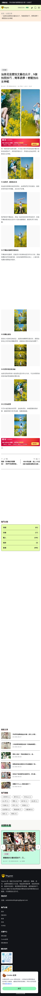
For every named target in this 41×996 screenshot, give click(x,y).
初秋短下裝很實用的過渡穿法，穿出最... (24, 774)
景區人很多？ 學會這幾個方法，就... (23, 754)
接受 (19, 988)
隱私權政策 (4, 943)
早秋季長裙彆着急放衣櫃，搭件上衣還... (24, 734)
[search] (35, 7)
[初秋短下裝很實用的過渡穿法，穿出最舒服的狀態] (6, 775)
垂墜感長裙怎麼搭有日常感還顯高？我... (24, 764)
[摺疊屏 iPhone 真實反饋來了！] (6, 785)
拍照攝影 (4, 70)
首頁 (2, 13)
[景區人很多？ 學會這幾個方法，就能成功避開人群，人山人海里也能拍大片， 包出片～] (6, 755)
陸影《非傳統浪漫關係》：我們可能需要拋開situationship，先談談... (9, 464)
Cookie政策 (4, 939)
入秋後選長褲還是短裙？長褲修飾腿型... (24, 744)
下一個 (35, 459)
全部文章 (9, 13)
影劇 (4, 548)
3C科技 (3, 925)
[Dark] (31, 8)
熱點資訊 (3, 915)
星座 (2, 911)
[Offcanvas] (39, 7)
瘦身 (4, 543)
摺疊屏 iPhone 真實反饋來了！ (22, 784)
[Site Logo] (5, 7)
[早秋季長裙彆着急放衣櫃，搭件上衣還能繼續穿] (6, 735)
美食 (2, 922)
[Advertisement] (20, 46)
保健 (4, 532)
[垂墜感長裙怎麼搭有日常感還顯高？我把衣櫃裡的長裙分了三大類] (6, 765)
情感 (4, 527)
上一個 (6, 459)
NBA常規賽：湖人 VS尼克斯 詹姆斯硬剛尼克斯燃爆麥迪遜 (31, 464)
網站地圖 (3, 936)
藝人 (4, 537)
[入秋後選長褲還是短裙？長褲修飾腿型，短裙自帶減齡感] (6, 745)
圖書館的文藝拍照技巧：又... (14, 858)
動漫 (2, 918)
